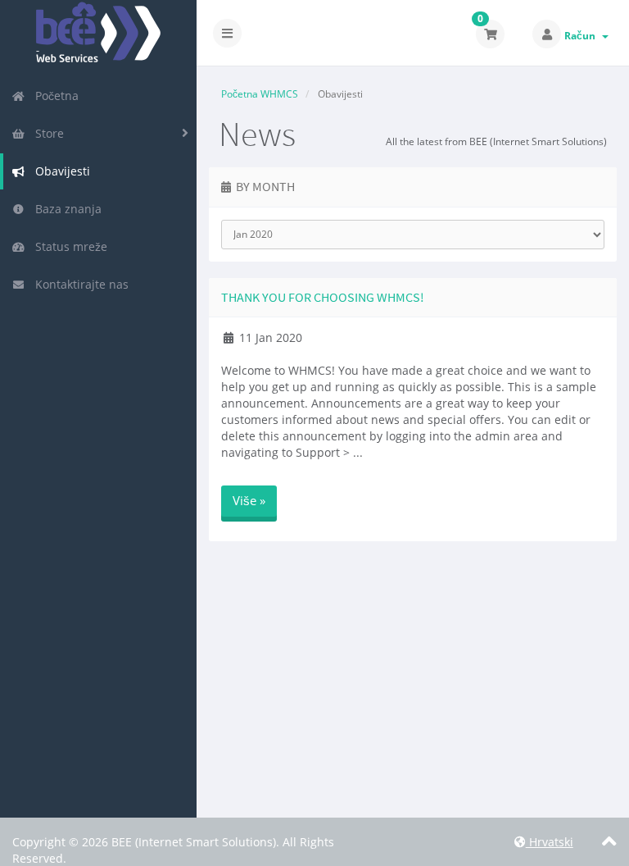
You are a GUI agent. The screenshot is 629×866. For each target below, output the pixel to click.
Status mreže (68, 246)
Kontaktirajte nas (79, 284)
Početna (54, 95)
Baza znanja (65, 208)
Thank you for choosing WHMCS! (322, 297)
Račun (582, 36)
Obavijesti (59, 171)
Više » (249, 500)
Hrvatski (549, 842)
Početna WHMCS (259, 94)
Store (46, 133)
